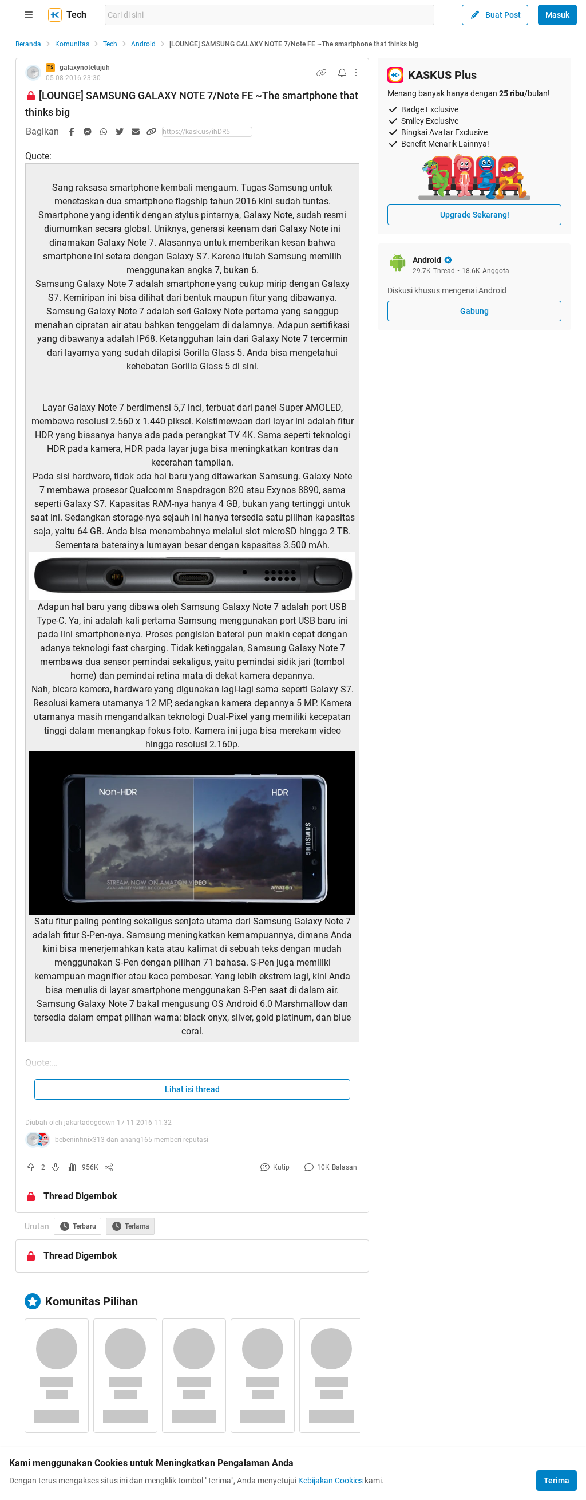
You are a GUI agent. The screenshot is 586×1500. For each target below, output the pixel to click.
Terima (556, 1480)
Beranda (28, 44)
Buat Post (503, 14)
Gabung (474, 311)
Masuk (557, 14)
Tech (110, 44)
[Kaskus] (55, 15)
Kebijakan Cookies (330, 1480)
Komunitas (72, 44)
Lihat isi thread (192, 1089)
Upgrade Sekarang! (474, 214)
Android (143, 44)
